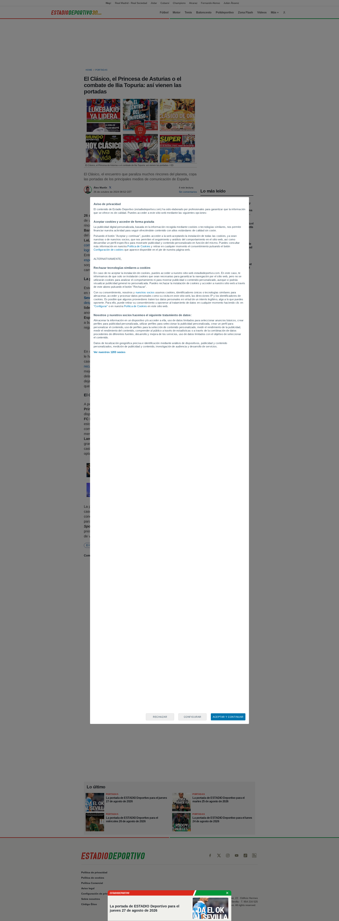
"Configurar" (101, 306)
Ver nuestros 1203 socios (109, 352)
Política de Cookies (138, 246)
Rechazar (160, 716)
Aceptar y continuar (228, 716)
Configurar (192, 716)
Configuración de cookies (109, 249)
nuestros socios (145, 292)
